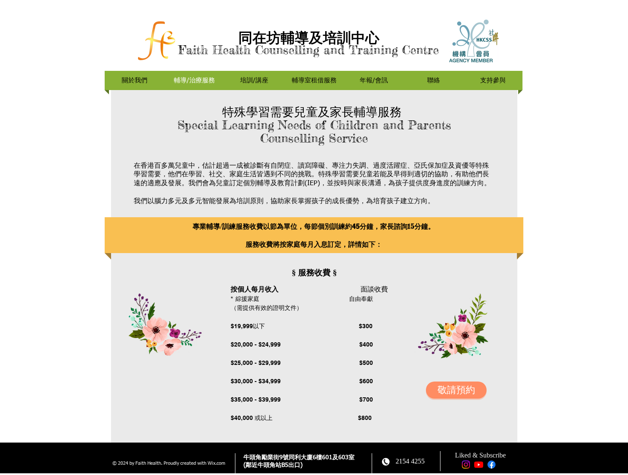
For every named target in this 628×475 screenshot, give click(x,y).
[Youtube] (478, 464)
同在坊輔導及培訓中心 (308, 37)
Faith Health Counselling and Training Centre (309, 50)
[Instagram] (466, 464)
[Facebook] (491, 464)
